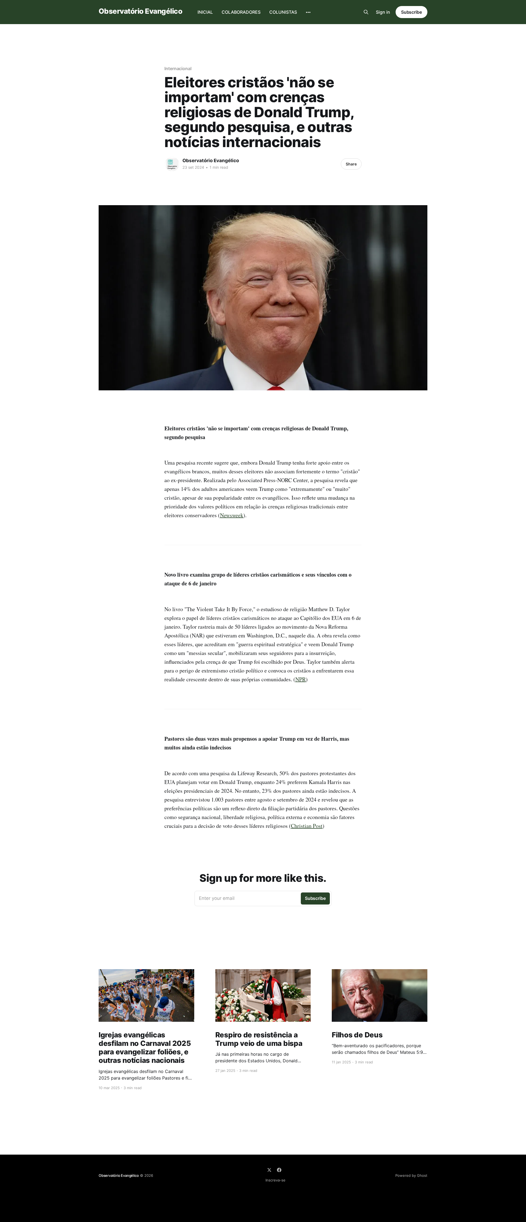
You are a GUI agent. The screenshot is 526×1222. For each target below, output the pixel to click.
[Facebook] (279, 1170)
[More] (308, 12)
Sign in (383, 12)
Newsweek (231, 515)
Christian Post (306, 825)
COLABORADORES (241, 12)
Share (351, 164)
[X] (269, 1170)
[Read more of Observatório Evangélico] (172, 164)
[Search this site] (366, 12)
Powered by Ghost (411, 1175)
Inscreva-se (275, 1180)
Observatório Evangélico (140, 11)
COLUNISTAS (283, 12)
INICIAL (205, 12)
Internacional (177, 68)
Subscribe (411, 12)
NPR (300, 679)
